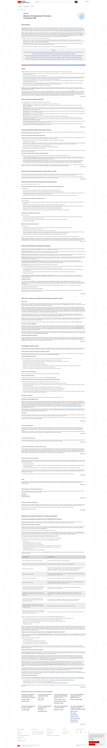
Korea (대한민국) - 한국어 (42, 711)
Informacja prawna (24, 745)
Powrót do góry (83, 96)
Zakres (25, 52)
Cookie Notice (91, 739)
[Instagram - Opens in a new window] (89, 732)
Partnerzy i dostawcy (20, 737)
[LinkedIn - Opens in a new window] (77, 732)
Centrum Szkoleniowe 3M (21, 740)
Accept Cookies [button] (92, 744)
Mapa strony (65, 733)
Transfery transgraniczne (66, 55)
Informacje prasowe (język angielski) (37, 733)
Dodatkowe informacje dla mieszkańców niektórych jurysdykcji (49, 59)
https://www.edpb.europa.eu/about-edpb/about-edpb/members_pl (62, 680)
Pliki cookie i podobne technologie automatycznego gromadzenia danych (37, 55)
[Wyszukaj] (76, 2)
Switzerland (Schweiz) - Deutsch (60, 701)
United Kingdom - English (58, 703)
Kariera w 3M (19, 733)
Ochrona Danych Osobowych (77, 55)
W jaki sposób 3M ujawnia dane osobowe (36, 665)
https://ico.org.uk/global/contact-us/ (47, 681)
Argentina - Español (74, 711)
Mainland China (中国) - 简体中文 (76, 699)
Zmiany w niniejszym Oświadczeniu (31, 59)
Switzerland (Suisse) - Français (59, 699)
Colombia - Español (74, 714)
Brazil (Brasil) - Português (58, 709)
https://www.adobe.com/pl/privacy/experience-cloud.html (32, 288)
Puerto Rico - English (25, 701)
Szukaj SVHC (49, 733)
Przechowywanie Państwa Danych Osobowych (53, 57)
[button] (99, 744)
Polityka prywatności (30, 745)
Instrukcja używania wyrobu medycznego (53, 735)
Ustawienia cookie (36, 745)
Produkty (19, 6)
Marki (32, 6)
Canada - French (41, 699)
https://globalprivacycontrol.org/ (42, 333)
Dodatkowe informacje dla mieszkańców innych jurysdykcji (71, 59)
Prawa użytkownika (37, 677)
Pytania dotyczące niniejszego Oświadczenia (73, 57)
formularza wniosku (38, 418)
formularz (79, 401)
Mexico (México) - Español (75, 718)
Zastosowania (26, 6)
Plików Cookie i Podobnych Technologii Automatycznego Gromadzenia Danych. (55, 165)
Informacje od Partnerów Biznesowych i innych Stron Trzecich (72, 52)
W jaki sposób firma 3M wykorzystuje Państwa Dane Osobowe (43, 53)
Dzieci (64, 57)
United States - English (25, 699)
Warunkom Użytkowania (67, 35)
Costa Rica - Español (74, 716)
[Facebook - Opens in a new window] (85, 732)
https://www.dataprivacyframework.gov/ (48, 659)
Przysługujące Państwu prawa (56, 55)
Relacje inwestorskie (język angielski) (23, 735)
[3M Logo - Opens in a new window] (23, 2)
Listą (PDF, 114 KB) (45, 42)
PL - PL (86, 1)
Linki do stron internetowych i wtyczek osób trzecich (35, 57)
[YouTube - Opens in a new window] (81, 732)
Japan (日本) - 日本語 (25, 709)
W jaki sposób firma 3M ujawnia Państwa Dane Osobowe (65, 53)
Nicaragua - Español (74, 720)
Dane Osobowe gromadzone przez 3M (34, 52)
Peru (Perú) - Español (74, 721)
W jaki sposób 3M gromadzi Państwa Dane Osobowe (51, 52)
